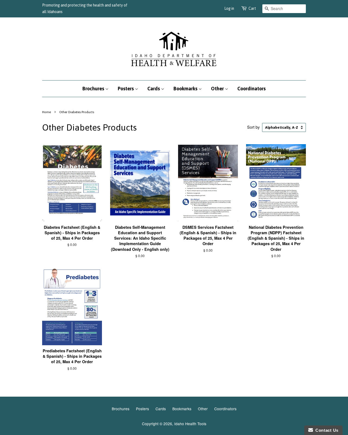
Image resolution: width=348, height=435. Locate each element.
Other (218, 88)
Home (46, 112)
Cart (252, 8)
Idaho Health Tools (190, 423)
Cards (154, 88)
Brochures (93, 88)
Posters (126, 88)
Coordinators (251, 88)
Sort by (253, 127)
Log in (229, 8)
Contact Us (325, 430)
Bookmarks (185, 88)
